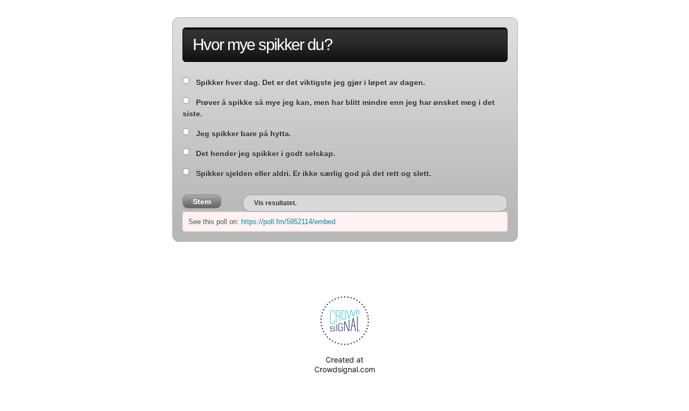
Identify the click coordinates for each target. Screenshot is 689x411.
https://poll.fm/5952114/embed (288, 222)
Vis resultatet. (275, 203)
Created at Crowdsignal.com (344, 364)
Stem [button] (202, 201)
